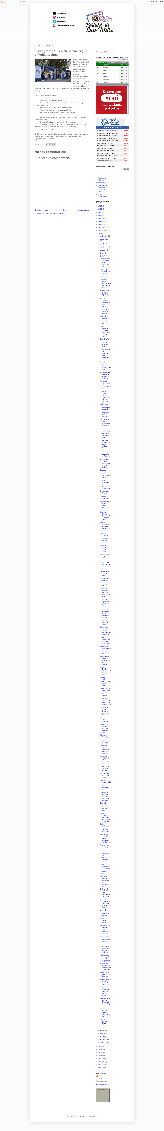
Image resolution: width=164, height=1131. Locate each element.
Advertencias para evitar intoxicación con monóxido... (105, 660)
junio (102, 256)
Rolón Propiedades (102, 195)
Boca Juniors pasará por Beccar (104, 775)
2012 (100, 1059)
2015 (100, 1049)
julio (102, 253)
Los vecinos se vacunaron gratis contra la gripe (105, 912)
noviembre (104, 239)
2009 (100, 1068)
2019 (100, 227)
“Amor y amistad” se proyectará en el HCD (105, 640)
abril (102, 1033)
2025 (100, 209)
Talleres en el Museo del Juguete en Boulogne (104, 949)
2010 (100, 1065)
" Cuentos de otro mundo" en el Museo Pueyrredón (105, 958)
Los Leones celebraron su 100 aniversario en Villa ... (104, 613)
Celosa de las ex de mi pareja (104, 573)
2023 (100, 215)
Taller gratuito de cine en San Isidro (104, 847)
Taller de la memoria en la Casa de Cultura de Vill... (105, 602)
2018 (100, 230)
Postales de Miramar (102, 179)
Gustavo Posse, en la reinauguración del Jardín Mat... (105, 903)
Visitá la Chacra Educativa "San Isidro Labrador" (105, 293)
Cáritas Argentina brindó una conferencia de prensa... (105, 817)
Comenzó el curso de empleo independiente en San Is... (105, 630)
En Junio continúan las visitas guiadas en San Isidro (105, 1023)
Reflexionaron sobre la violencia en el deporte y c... (105, 1002)
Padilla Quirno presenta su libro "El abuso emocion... (105, 691)
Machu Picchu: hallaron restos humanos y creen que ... (105, 929)
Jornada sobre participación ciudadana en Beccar (105, 375)
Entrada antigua (83, 210)
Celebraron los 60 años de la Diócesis (105, 556)
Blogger (94, 1116)
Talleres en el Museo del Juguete (104, 311)
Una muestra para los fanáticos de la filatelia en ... (105, 939)
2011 (100, 1062)
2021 (100, 221)
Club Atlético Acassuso (102, 186)
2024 (100, 212)
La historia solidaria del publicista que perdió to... (105, 759)
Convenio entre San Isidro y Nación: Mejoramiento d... (105, 262)
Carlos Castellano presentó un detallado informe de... (105, 827)
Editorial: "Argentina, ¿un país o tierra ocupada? (104, 738)
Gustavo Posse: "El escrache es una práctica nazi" (105, 564)
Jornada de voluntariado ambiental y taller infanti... (105, 302)
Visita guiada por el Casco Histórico (105, 974)
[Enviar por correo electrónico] (47, 144)
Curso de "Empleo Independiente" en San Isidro (105, 670)
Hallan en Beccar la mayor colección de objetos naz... (105, 537)
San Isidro (101, 182)
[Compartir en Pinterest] (55, 144)
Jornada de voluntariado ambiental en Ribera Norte (105, 966)
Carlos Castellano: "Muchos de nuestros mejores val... (105, 868)
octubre (103, 244)
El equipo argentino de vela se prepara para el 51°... (105, 365)
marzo (102, 1037)
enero (102, 1043)
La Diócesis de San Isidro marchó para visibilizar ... (105, 406)
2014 (100, 1052)
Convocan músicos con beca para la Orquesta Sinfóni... (105, 749)
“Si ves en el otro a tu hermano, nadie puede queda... (105, 1012)
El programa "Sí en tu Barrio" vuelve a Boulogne (104, 494)
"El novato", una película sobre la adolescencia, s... (105, 384)
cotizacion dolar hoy (102, 1089)
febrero (103, 1040)
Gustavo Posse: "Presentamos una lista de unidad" (105, 473)
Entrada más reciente (42, 210)
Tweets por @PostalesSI (104, 52)
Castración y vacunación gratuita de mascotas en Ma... (105, 319)
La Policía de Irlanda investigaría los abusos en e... (105, 423)
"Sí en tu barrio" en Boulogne (104, 719)
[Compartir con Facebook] (53, 144)
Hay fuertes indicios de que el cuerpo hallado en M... (104, 856)
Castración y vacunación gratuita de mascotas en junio (105, 806)
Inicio (64, 210)
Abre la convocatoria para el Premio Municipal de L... (105, 784)
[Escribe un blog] (49, 144)
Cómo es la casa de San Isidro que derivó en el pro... (105, 728)
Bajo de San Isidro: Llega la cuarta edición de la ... (105, 526)
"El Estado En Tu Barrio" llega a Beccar (104, 548)
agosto (103, 250)
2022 (100, 218)
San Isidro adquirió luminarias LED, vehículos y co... (104, 881)
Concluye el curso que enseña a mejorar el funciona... (104, 796)
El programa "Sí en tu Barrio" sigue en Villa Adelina (105, 463)
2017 (100, 233)
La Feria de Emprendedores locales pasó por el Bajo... (105, 433)
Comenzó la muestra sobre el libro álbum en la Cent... (105, 283)
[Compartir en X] (51, 144)
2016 (100, 1046)
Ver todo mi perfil (102, 1084)
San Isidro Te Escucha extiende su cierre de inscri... (105, 342)
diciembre (104, 236)
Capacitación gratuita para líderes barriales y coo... (105, 649)
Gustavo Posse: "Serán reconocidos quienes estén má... (105, 396)
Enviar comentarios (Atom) (54, 214)
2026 (100, 206)
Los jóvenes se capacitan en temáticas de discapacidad (105, 701)
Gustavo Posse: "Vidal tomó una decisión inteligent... (105, 991)
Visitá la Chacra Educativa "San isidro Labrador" (105, 982)
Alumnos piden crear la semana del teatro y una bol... (105, 581)
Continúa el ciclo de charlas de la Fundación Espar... (105, 515)
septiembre (104, 247)
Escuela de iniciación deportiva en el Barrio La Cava (105, 592)
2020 (100, 224)
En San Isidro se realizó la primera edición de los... (105, 272)
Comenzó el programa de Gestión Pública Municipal (105, 444)
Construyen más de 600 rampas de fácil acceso (105, 453)
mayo (102, 1030)
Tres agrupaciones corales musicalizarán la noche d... (105, 331)
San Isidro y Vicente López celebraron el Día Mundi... (105, 838)
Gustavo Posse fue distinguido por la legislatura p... (105, 354)
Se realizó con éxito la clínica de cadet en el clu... (105, 711)
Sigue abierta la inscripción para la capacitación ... (105, 505)
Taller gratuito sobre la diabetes (104, 414)
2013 (100, 1055)
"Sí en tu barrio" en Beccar (104, 920)
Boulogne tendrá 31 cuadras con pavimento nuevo (105, 681)
